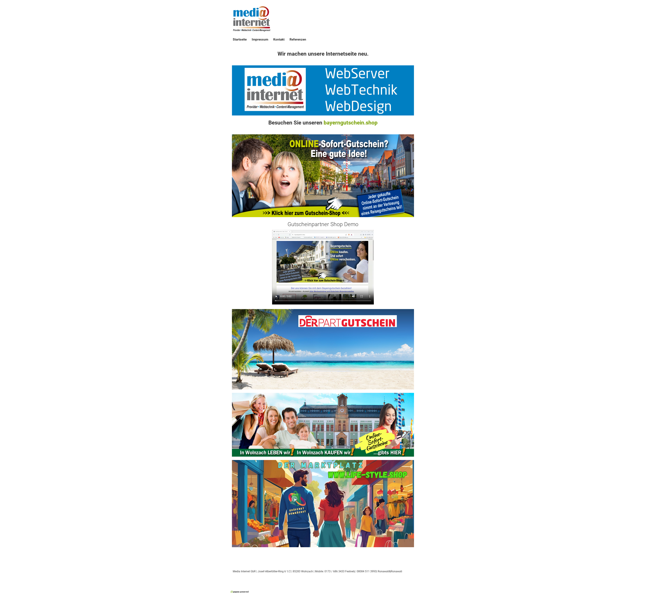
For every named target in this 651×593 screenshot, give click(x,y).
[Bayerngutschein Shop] (323, 175)
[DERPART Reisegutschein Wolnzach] (323, 349)
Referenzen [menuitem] (298, 39)
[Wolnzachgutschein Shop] (323, 424)
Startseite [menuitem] (240, 39)
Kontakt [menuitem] (278, 39)
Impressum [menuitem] (260, 39)
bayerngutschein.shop (351, 122)
